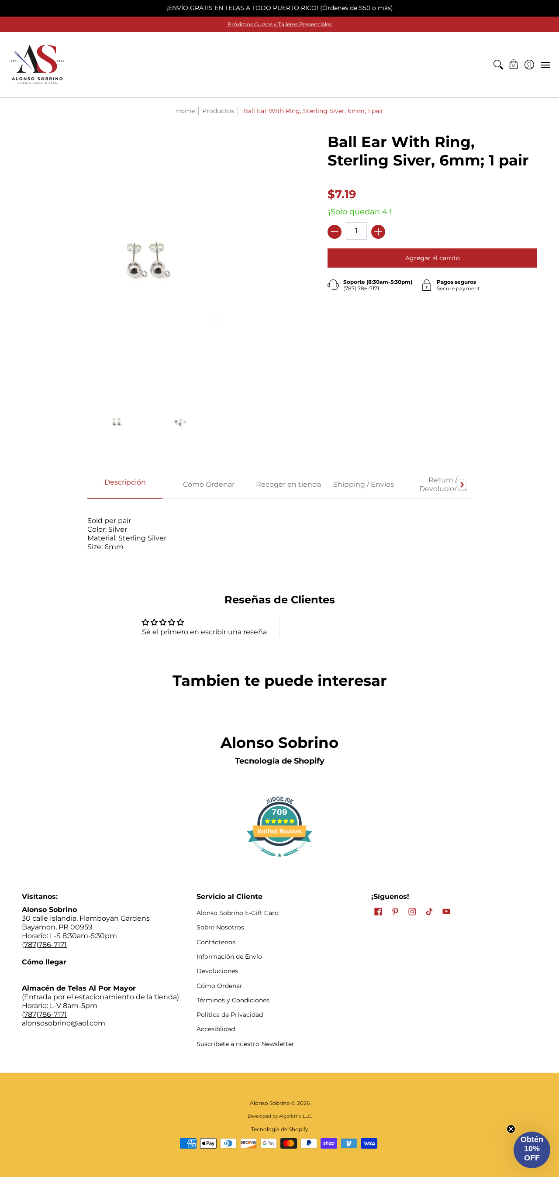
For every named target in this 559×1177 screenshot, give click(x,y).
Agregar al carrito (432, 258)
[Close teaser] (511, 1129)
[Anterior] (97, 485)
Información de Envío (229, 956)
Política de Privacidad (230, 1015)
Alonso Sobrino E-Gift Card (238, 913)
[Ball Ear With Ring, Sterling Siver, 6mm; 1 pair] (117, 422)
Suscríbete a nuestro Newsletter (245, 1044)
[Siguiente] (462, 485)
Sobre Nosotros (220, 927)
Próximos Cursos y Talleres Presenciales (280, 24)
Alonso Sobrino (270, 1103)
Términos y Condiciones (233, 1000)
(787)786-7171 (44, 944)
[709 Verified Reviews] (279, 861)
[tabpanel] (279, 534)
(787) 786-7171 (361, 288)
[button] (513, 64)
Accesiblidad (216, 1029)
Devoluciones (217, 971)
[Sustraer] (335, 232)
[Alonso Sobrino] (37, 64)
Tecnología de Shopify (279, 761)
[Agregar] (378, 232)
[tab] (124, 485)
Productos (218, 111)
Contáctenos (216, 942)
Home (185, 111)
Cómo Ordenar (219, 986)
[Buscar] (498, 64)
